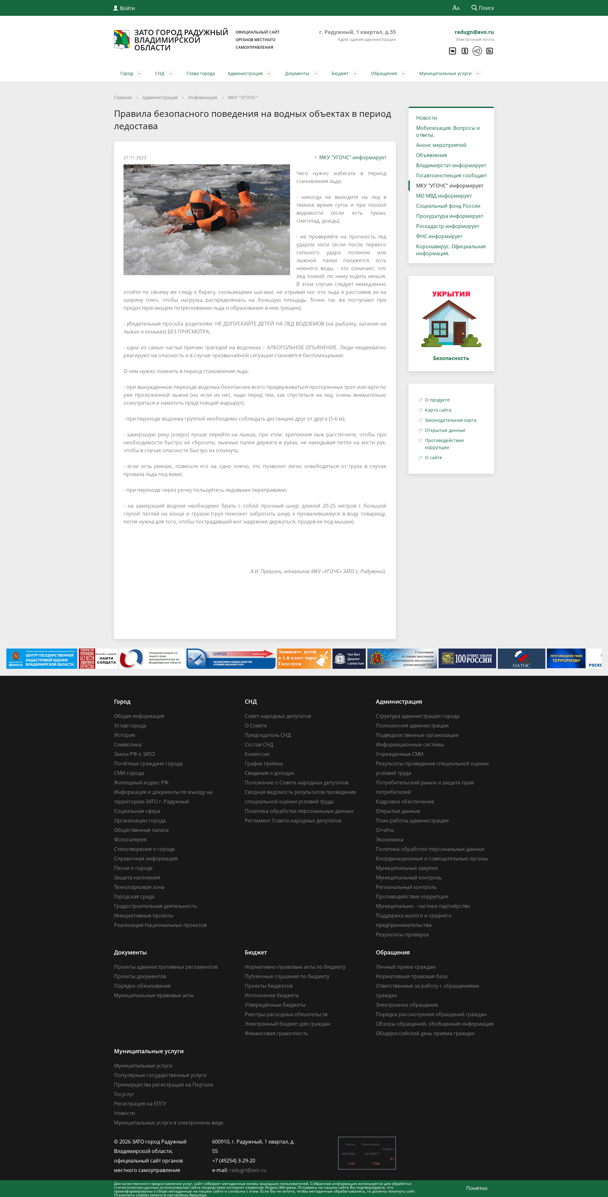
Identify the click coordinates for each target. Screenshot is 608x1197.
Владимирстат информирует (451, 165)
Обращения (384, 73)
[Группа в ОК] (464, 51)
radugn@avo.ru (474, 31)
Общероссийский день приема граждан (425, 1033)
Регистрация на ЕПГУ (140, 1103)
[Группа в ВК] (452, 51)
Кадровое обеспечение (405, 801)
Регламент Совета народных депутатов (293, 820)
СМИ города (129, 773)
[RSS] (489, 51)
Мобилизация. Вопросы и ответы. (448, 131)
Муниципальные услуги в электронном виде (168, 1122)
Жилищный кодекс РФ (141, 782)
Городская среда (134, 896)
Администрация (245, 73)
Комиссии (257, 753)
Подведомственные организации (417, 735)
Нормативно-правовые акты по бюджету (295, 966)
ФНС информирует (439, 236)
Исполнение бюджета (272, 995)
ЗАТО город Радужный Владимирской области (207, 39)
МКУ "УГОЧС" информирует (352, 157)
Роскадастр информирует (447, 226)
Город (126, 73)
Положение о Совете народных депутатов (296, 782)
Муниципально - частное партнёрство (423, 905)
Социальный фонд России (448, 205)
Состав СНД (259, 744)
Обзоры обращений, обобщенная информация (435, 1023)
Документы (297, 73)
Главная (123, 97)
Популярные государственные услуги (160, 1075)
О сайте (433, 457)
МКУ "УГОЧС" (242, 97)
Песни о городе (133, 867)
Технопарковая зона (139, 887)
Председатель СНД (268, 735)
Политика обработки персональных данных (299, 811)
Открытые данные (445, 430)
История (124, 735)
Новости (426, 117)
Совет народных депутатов (278, 715)
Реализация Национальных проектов (160, 925)
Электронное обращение (407, 1004)
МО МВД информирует (444, 195)
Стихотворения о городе (144, 849)
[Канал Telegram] (477, 51)
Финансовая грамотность (276, 1033)
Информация (202, 97)
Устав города (130, 725)
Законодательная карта (451, 420)
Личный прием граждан (405, 966)
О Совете (256, 725)
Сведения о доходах (269, 773)
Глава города (201, 73)
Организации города (140, 820)
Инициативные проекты (144, 915)
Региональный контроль (406, 887)
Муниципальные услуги (445, 73)
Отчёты (385, 829)
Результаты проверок (402, 934)
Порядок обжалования (142, 985)
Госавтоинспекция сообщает (451, 175)
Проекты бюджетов (269, 985)
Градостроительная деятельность (155, 905)
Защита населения (137, 877)
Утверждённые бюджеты (275, 1004)
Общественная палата (141, 829)
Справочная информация (146, 858)
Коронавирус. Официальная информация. (451, 250)
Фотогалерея (130, 839)
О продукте (437, 400)
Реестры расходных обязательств (286, 1014)
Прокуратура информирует (449, 215)
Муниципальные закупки (407, 867)
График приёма (264, 763)
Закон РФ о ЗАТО (134, 753)
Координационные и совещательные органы (432, 858)
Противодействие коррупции (412, 896)
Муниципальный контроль (409, 877)
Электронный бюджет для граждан (287, 1023)
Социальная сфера (137, 811)
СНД (159, 73)
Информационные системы (410, 744)
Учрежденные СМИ (399, 753)
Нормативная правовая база (411, 976)
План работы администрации (412, 820)
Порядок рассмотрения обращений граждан (431, 1014)
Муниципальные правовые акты (154, 995)
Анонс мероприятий (441, 145)
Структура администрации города (417, 715)
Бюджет (340, 73)
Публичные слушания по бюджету (287, 976)
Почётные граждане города (148, 763)
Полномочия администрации (412, 725)
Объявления (431, 155)
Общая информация (139, 715)
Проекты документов (140, 976)
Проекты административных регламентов (166, 966)
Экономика (389, 839)
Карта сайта (438, 410)
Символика (128, 744)
